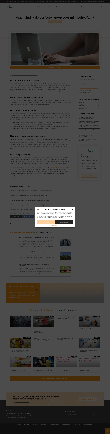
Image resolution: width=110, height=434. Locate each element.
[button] (72, 209)
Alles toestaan (45, 222)
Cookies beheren (64, 222)
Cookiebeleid (54, 225)
